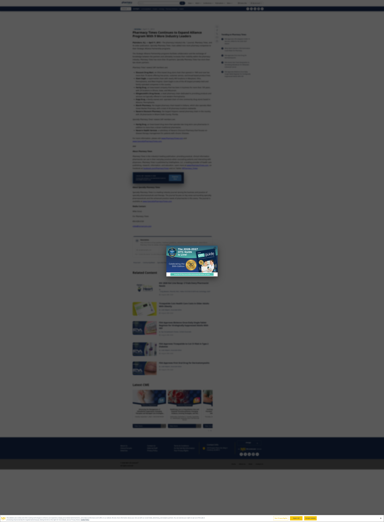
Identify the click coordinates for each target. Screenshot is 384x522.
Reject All (296, 518)
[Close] (381, 518)
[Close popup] (215, 248)
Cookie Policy (85, 520)
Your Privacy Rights (280, 518)
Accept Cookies (311, 518)
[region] (192, 518)
